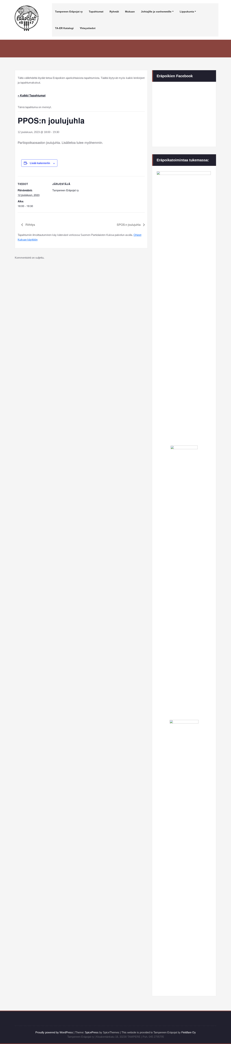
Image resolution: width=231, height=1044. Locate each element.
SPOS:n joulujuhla (129, 225)
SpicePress (92, 1032)
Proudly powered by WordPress (54, 1032)
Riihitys (30, 225)
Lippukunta (187, 11)
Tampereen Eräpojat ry (69, 11)
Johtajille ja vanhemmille (156, 11)
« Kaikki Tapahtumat (31, 95)
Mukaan (130, 11)
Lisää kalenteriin (40, 163)
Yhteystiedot (87, 28)
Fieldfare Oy (188, 1032)
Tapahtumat (96, 11)
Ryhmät (114, 11)
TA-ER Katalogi (64, 28)
